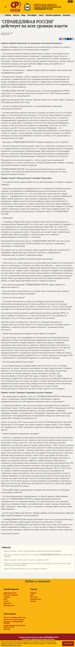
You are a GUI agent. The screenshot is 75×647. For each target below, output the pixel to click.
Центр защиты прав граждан (14, 619)
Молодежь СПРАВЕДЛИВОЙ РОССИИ (13, 622)
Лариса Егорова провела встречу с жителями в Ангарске (24, 569)
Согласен (68, 643)
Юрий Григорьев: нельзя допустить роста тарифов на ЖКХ (25, 560)
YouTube (33, 601)
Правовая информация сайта (11, 645)
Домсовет (7, 629)
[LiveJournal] (70, 39)
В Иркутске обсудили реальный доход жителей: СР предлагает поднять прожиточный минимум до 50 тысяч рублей (36, 564)
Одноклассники (9, 605)
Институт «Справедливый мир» (15, 617)
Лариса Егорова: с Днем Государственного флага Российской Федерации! (31, 551)
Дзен (5, 599)
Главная (8, 15)
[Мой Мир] (65, 39)
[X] (68, 39)
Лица (23, 15)
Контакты (66, 15)
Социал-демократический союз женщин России (14, 626)
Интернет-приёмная (53, 15)
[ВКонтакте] (60, 39)
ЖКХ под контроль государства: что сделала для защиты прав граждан (37, 555)
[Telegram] (73, 39)
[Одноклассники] (63, 39)
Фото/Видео (32, 15)
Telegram (7, 597)
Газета (41, 15)
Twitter (6, 601)
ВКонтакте (7, 603)
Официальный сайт (10, 593)
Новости (16, 15)
